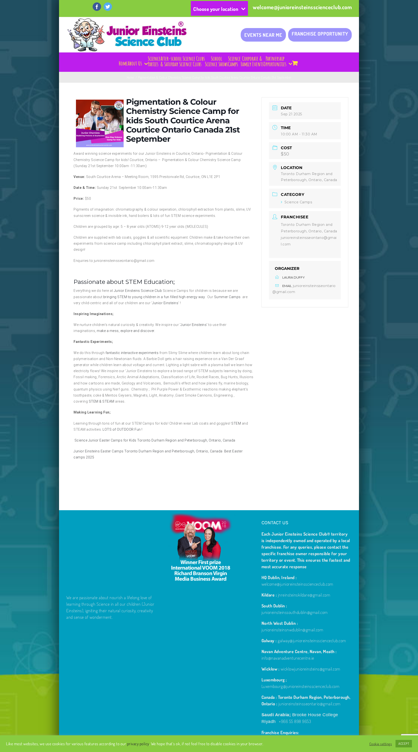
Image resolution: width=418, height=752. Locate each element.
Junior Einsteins (165, 303)
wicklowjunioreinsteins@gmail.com (310, 668)
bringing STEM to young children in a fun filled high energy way (154, 297)
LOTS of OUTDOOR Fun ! (122, 429)
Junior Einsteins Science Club (138, 291)
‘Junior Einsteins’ (194, 325)
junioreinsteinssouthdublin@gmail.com (294, 612)
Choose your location (215, 9)
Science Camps (298, 202)
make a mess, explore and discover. (126, 331)
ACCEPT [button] (403, 743)
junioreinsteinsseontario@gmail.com (309, 703)
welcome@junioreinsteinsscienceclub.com (302, 6)
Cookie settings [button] (380, 744)
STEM (236, 423)
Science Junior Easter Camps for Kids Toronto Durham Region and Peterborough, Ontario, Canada (155, 440)
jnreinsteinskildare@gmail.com (304, 594)
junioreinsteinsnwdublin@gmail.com (292, 629)
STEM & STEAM (101, 401)
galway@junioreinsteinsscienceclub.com (312, 640)
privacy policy (138, 743)
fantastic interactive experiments (131, 353)
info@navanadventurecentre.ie (287, 658)
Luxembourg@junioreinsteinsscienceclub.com (300, 686)
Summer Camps (228, 297)
